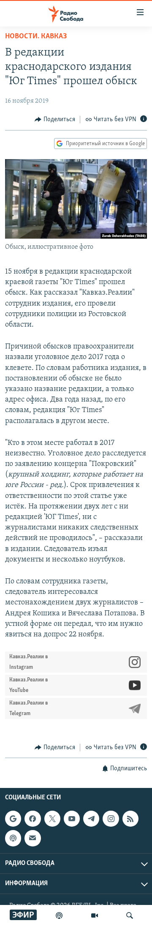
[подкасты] (59, 915)
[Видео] (94, 915)
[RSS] (130, 819)
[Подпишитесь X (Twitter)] (52, 819)
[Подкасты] (13, 838)
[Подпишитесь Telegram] (91, 819)
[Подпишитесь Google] (13, 819)
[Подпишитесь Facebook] (32, 819)
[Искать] (129, 915)
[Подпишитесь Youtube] (72, 819)
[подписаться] (32, 838)
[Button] (55, 119)
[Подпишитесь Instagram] (111, 819)
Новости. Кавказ (36, 36)
